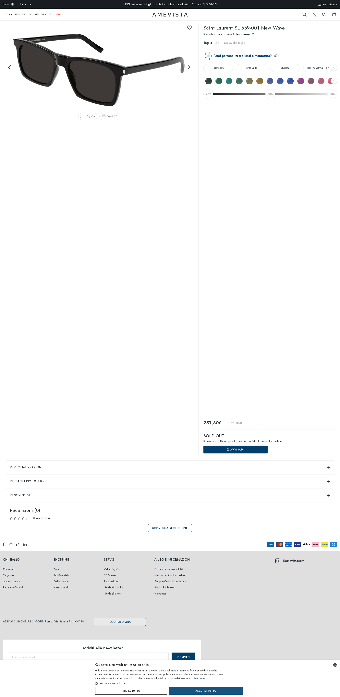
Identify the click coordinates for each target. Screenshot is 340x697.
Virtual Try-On (112, 569)
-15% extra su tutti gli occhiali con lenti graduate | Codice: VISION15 (170, 4)
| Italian (15, 4)
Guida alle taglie (113, 587)
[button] (161, 684)
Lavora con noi (11, 581)
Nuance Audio (62, 587)
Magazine (8, 575)
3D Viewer (110, 575)
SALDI (58, 14)
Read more (199, 678)
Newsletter (160, 593)
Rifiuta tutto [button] (131, 691)
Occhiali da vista (40, 14)
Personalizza (111, 581)
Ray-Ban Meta (61, 575)
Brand (57, 569)
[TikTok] (17, 544)
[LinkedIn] (25, 544)
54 (217, 43)
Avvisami (236, 449)
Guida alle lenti (112, 593)
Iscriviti (183, 657)
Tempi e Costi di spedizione (170, 581)
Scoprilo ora (120, 622)
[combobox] (335, 665)
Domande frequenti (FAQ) (169, 569)
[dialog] (170, 678)
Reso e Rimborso (164, 587)
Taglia (207, 43)
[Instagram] (10, 544)
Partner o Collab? (13, 587)
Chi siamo (8, 569)
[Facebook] (4, 544)
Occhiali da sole (14, 14)
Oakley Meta (61, 581)
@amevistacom (293, 561)
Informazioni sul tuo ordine (169, 575)
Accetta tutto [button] (205, 691)
